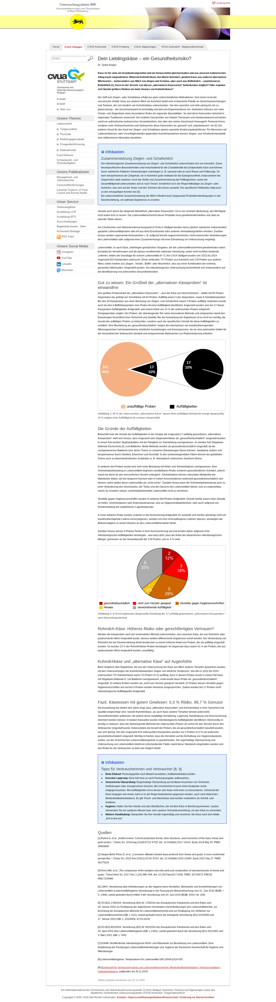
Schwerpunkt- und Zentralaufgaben (67, 161)
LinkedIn (67, 263)
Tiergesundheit (68, 129)
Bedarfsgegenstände (71, 139)
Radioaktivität (67, 150)
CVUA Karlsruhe (96, 46)
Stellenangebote (66, 207)
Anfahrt (61, 103)
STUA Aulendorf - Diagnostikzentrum (182, 46)
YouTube (67, 257)
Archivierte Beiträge (68, 231)
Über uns (65, 109)
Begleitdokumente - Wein (71, 226)
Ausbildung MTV (66, 216)
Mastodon (67, 270)
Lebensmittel (64, 123)
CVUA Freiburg (120, 46)
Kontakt (61, 99)
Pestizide (65, 134)
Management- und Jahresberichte (67, 179)
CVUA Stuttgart (73, 47)
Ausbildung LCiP (66, 211)
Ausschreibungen (67, 221)
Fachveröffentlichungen (70, 185)
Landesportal (222, 3)
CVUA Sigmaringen (145, 46)
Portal (56, 46)
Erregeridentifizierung (72, 144)
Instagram (67, 251)
